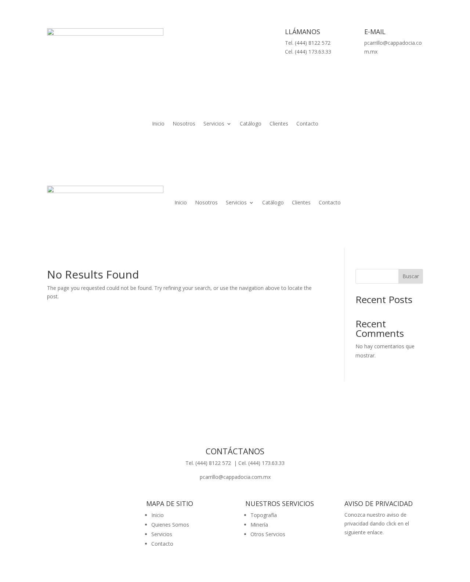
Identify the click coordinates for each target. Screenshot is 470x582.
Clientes (279, 124)
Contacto (307, 124)
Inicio (158, 124)
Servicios (213, 124)
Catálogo (250, 124)
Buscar (410, 276)
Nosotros (184, 124)
